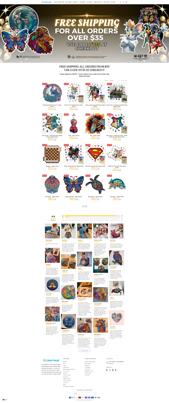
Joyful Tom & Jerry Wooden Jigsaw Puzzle (117, 167)
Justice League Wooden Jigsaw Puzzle (73, 166)
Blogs (64, 384)
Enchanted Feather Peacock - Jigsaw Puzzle (52, 105)
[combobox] (5, 400)
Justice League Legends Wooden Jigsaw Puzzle (95, 105)
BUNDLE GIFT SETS (89, 371)
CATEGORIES (87, 367)
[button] (120, 2)
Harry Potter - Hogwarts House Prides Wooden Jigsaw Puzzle (52, 136)
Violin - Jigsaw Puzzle (73, 135)
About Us (65, 361)
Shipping (65, 373)
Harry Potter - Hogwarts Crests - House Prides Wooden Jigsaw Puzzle (116, 136)
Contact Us (65, 382)
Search (64, 365)
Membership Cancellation (68, 386)
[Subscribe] (94, 393)
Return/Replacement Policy (69, 369)
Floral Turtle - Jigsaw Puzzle (95, 196)
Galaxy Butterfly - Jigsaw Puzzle (74, 196)
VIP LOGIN (87, 375)
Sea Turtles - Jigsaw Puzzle (52, 196)
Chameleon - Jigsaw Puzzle (117, 196)
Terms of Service (67, 375)
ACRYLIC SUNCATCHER (90, 361)
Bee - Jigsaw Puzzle (95, 135)
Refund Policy (66, 367)
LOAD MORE (84, 206)
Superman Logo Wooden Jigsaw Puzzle (95, 166)
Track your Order (67, 380)
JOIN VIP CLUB (88, 373)
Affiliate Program (66, 378)
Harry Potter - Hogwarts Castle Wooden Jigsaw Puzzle (116, 105)
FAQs (64, 363)
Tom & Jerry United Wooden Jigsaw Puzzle (73, 105)
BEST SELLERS (88, 363)
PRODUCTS (87, 365)
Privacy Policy (66, 371)
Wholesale (65, 376)
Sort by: (106, 80)
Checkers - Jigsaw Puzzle (52, 166)
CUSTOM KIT (88, 369)
